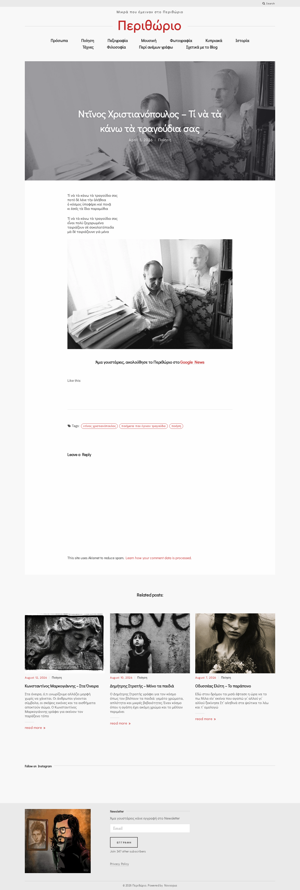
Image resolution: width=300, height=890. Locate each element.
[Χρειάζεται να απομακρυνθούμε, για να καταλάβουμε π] (71, 784)
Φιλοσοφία (116, 47)
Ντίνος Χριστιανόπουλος (99, 426)
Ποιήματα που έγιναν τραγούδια (143, 426)
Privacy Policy (119, 864)
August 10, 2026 (121, 677)
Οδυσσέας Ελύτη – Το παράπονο (223, 685)
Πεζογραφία (118, 40)
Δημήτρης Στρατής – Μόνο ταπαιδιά (142, 685)
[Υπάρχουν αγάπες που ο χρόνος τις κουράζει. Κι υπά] (134, 784)
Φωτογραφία (181, 40)
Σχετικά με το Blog (201, 47)
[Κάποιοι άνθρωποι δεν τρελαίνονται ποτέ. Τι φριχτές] (259, 784)
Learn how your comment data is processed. (159, 557)
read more (34, 727)
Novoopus (170, 885)
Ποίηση (87, 40)
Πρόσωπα (59, 40)
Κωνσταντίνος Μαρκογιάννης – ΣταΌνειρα (62, 685)
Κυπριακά (214, 40)
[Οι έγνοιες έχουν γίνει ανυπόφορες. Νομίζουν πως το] (40, 784)
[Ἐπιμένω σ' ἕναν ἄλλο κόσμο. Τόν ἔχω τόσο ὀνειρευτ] (228, 784)
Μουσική (149, 40)
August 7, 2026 (205, 677)
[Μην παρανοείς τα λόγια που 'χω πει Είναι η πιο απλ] (165, 784)
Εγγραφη (124, 842)
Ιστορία (242, 40)
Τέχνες (88, 47)
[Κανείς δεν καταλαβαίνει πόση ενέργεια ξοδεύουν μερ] (197, 784)
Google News (192, 362)
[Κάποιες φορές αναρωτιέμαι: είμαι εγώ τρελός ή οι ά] (102, 784)
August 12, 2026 (36, 677)
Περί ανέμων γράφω (156, 47)
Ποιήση (176, 426)
